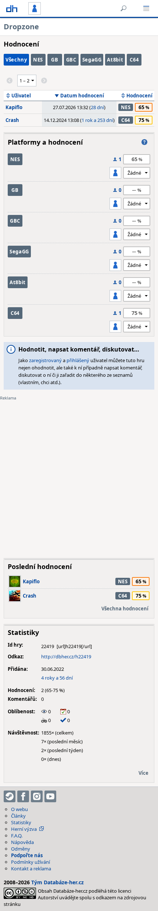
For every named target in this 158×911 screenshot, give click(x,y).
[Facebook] (23, 796)
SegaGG (92, 59)
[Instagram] (37, 796)
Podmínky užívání (30, 862)
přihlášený (78, 360)
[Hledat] (123, 8)
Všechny (16, 59)
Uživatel (21, 95)
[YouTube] (50, 796)
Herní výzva (24, 829)
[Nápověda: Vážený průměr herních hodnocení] (144, 142)
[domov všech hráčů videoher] (12, 8)
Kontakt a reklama (31, 868)
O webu (19, 809)
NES (38, 59)
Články (18, 816)
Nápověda (22, 842)
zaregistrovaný (45, 360)
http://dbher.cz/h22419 (66, 656)
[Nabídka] (146, 8)
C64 (134, 59)
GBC (71, 59)
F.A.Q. (16, 835)
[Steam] (9, 796)
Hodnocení (139, 95)
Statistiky (21, 822)
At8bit (115, 59)
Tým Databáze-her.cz (57, 882)
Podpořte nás (27, 855)
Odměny (20, 848)
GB (54, 59)
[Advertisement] (79, 474)
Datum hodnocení (82, 95)
